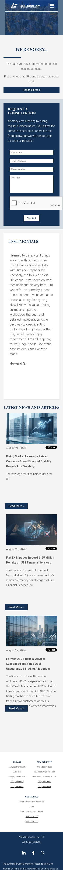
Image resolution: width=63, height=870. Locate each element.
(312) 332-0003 (16, 786)
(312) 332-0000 (16, 782)
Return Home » (32, 90)
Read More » (16, 506)
